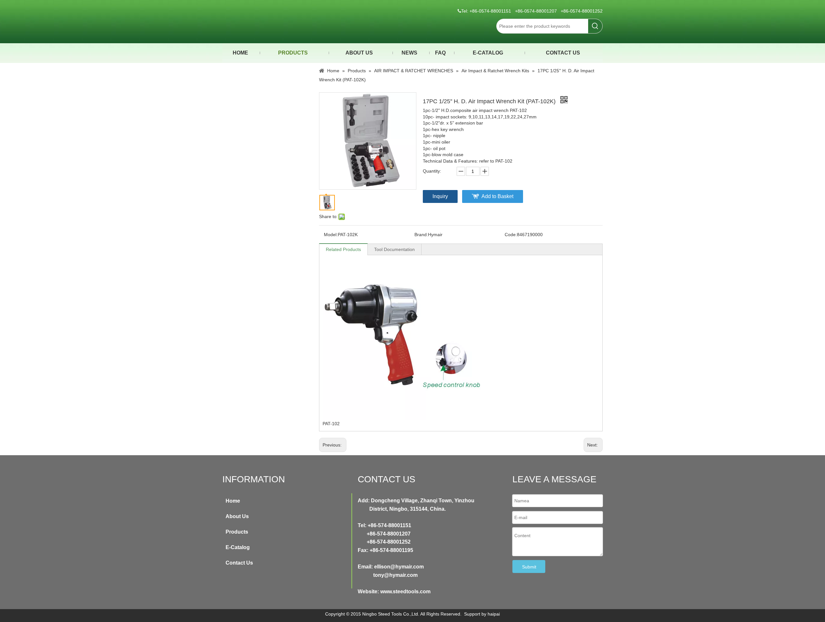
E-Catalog (238, 547)
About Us (237, 516)
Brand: (421, 234)
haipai (494, 614)
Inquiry (440, 196)
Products (237, 532)
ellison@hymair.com (399, 566)
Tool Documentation (394, 249)
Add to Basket (497, 196)
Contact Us (239, 563)
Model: (331, 234)
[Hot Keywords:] (595, 26)
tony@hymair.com (395, 575)
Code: (511, 234)
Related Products (343, 249)
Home (233, 501)
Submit (529, 566)
